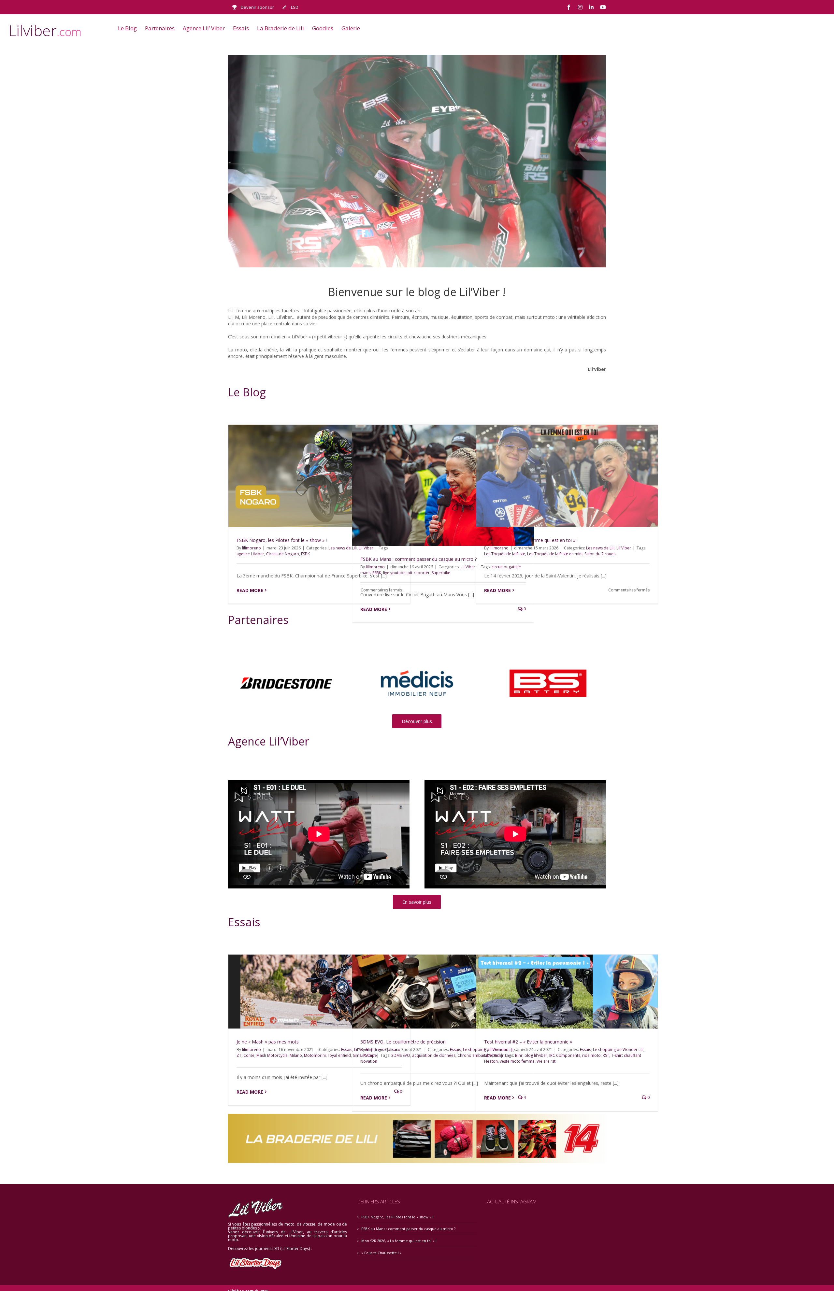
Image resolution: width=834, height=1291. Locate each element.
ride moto (591, 1055)
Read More (250, 590)
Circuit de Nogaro (282, 554)
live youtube (394, 572)
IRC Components (564, 1055)
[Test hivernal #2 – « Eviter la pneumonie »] (567, 992)
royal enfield (339, 1055)
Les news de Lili (342, 548)
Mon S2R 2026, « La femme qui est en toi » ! (399, 1240)
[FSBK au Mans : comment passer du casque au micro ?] (443, 485)
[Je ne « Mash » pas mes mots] (319, 992)
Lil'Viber (468, 567)
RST (606, 1055)
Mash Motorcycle (272, 1055)
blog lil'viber (536, 1055)
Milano (296, 1055)
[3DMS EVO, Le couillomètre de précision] (443, 992)
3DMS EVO (400, 1055)
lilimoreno (251, 548)
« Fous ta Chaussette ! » (381, 1252)
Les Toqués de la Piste (504, 554)
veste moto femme (517, 1061)
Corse (248, 1055)
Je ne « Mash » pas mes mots (268, 1042)
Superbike (441, 572)
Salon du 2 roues (599, 554)
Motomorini (315, 1055)
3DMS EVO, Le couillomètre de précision (403, 1042)
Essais (455, 1049)
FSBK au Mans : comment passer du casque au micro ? (418, 559)
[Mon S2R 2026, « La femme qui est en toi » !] (567, 476)
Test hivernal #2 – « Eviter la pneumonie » (528, 1042)
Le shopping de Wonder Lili (618, 1049)
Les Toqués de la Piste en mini (554, 554)
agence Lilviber (250, 554)
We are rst (546, 1061)
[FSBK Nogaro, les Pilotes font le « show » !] (319, 476)
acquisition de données (433, 1055)
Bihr (519, 1055)
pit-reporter (419, 572)
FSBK (305, 554)
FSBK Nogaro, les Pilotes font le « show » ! (282, 540)
